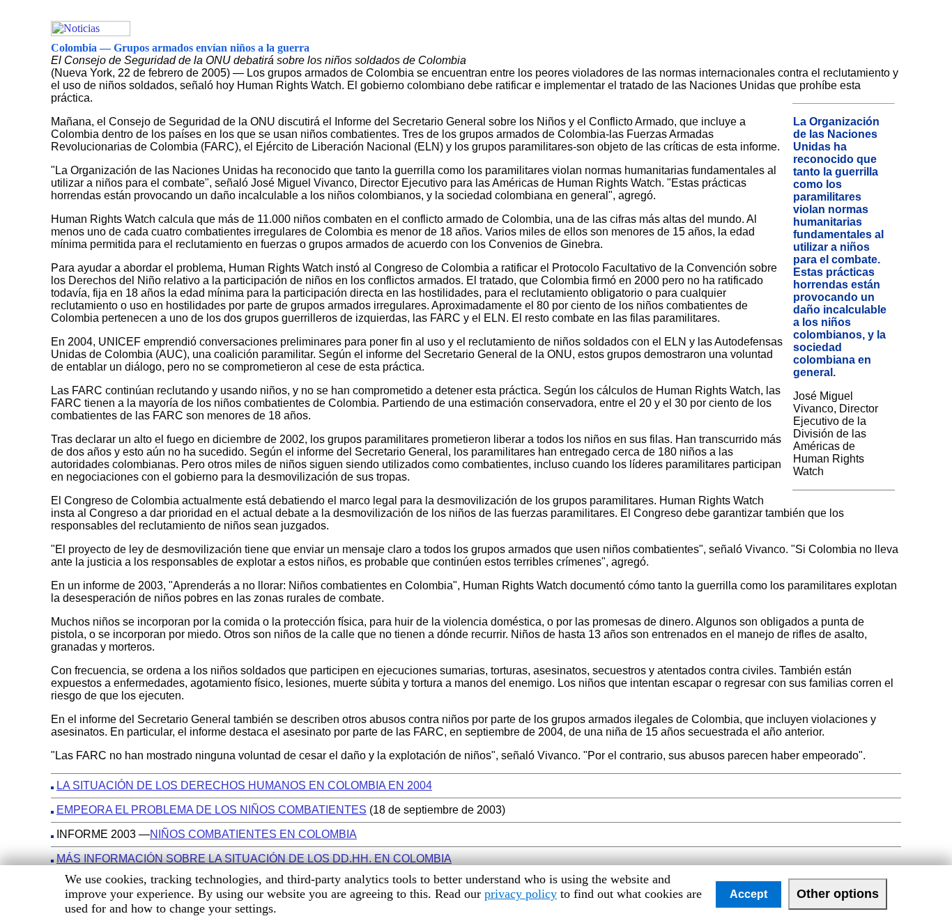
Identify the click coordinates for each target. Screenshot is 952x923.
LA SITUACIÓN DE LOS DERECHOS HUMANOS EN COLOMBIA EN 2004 (244, 785)
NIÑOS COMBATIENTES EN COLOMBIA (253, 834)
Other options (838, 894)
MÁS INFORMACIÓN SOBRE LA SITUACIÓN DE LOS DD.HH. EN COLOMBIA (254, 858)
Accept (748, 894)
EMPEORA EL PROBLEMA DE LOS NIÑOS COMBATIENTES (211, 810)
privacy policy (520, 894)
